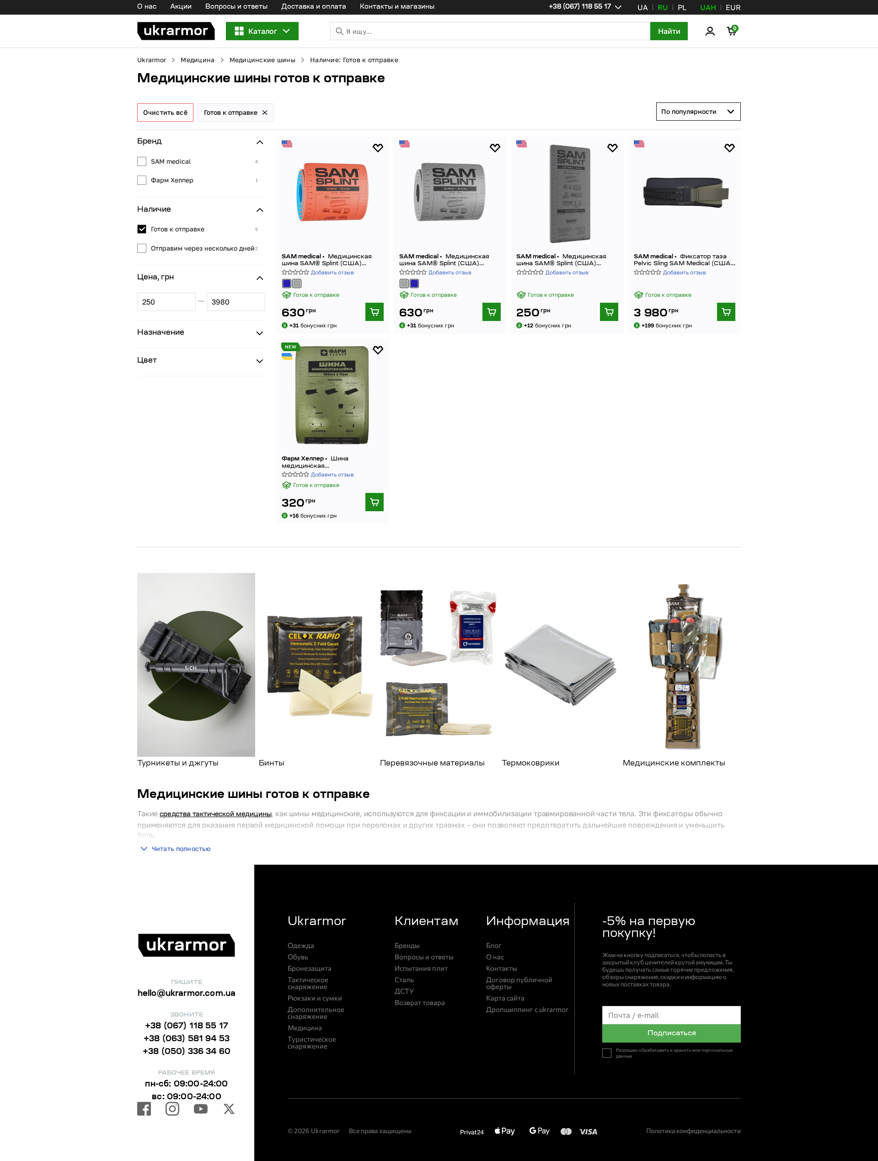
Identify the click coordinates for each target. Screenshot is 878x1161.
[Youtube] (201, 1110)
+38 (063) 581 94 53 (187, 1039)
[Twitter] (229, 1110)
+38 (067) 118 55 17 (186, 1026)
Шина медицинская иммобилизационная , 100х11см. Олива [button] (332, 462)
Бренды (407, 945)
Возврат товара (420, 1002)
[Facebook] (144, 1110)
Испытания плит (421, 968)
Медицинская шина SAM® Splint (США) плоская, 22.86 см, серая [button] (561, 260)
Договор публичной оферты (519, 983)
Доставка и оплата (313, 7)
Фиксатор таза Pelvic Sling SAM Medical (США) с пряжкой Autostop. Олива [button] (683, 260)
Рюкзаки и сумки (315, 998)
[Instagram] (172, 1110)
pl (682, 7)
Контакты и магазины (397, 7)
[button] (176, 31)
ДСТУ (404, 991)
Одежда (301, 945)
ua (642, 7)
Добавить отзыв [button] (332, 272)
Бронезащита (310, 968)
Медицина (197, 60)
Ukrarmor (151, 60)
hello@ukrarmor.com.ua (187, 994)
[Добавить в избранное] (377, 148)
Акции (181, 7)
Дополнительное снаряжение (316, 1013)
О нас (146, 7)
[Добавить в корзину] (374, 312)
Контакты (501, 968)
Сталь (404, 979)
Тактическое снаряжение (308, 983)
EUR (733, 7)
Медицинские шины (262, 60)
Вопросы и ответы (236, 7)
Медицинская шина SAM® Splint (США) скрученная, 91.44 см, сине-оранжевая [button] (327, 260)
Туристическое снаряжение (312, 1042)
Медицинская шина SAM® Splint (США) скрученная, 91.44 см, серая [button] (444, 260)
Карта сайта (505, 998)
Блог (494, 945)
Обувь (298, 956)
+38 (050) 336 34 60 (186, 1052)
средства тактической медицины (215, 815)
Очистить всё (165, 112)
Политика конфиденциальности (693, 1130)
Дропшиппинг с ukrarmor (527, 1009)
